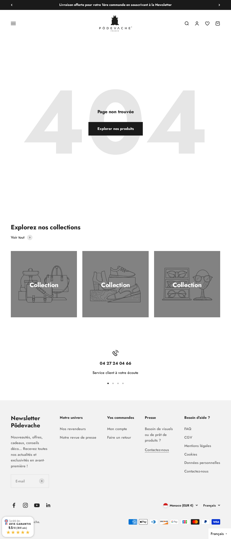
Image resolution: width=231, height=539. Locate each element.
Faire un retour (119, 437)
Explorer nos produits (115, 128)
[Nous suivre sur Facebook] (14, 505)
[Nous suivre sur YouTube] (37, 505)
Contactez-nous (157, 449)
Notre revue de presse (78, 437)
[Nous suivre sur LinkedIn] (48, 505)
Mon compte (117, 428)
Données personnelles (202, 462)
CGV (188, 437)
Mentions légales (197, 445)
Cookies (190, 454)
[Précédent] (11, 5)
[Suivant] (219, 5)
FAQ (187, 428)
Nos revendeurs (73, 428)
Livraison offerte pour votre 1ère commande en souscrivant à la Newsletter (115, 4)
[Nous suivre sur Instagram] (25, 505)
